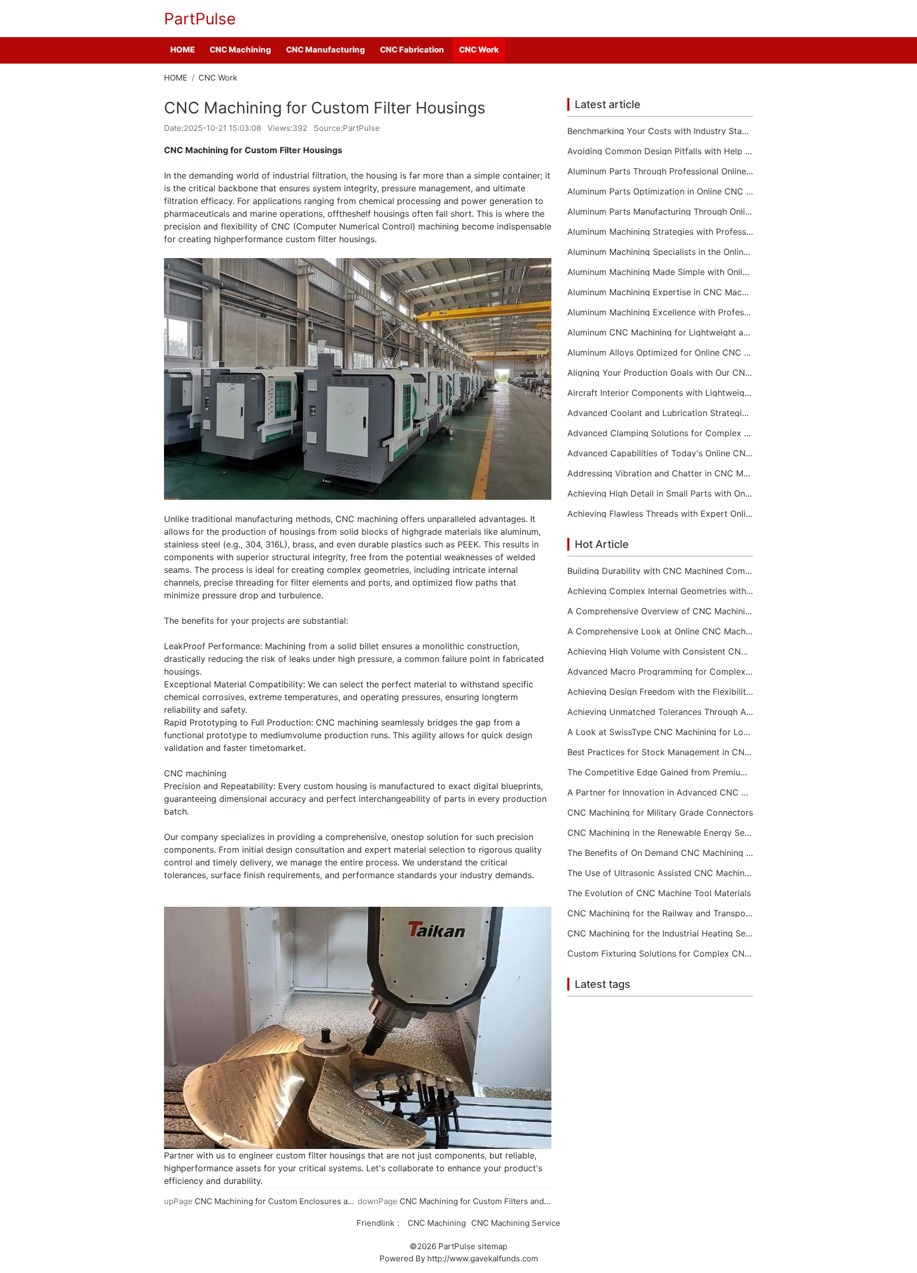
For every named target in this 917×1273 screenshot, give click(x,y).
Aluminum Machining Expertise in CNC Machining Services (660, 292)
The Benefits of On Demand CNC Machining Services (660, 852)
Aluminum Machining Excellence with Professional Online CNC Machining (660, 312)
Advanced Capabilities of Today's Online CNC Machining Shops (660, 453)
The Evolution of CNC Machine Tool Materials (659, 893)
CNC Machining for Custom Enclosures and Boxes (289, 1201)
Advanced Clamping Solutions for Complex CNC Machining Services (660, 433)
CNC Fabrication (412, 50)
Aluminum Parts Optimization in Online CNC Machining (660, 191)
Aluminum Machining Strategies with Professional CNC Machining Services (660, 231)
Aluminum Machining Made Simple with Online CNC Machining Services (660, 272)
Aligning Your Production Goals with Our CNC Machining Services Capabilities (660, 372)
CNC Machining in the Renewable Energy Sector (660, 832)
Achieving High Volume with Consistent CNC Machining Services (660, 651)
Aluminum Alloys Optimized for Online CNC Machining (660, 352)
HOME (182, 50)
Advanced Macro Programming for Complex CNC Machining (660, 671)
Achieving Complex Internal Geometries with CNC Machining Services (660, 591)
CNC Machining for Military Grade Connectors (660, 812)
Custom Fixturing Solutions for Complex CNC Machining (660, 953)
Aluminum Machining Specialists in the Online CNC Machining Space (660, 251)
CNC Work (479, 50)
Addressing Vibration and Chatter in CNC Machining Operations (660, 473)
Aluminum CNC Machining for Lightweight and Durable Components (660, 332)
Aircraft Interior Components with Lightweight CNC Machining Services (660, 392)
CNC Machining (240, 50)
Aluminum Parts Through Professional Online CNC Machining (660, 171)
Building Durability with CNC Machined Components (660, 571)
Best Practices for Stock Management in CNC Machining (660, 752)
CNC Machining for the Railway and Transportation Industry (660, 913)
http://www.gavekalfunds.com (482, 1258)
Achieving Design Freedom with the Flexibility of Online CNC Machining (660, 691)
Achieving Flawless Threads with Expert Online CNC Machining (660, 513)
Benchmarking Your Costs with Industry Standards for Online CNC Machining (660, 131)
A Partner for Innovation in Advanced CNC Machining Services (660, 792)
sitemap (492, 1246)
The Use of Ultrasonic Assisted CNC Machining (660, 873)
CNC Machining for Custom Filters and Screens (488, 1201)
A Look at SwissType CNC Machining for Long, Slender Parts (660, 732)
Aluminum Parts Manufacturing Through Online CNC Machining (660, 211)
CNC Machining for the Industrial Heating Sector (660, 933)
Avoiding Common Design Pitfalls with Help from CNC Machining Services (660, 151)
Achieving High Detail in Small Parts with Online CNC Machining (660, 493)
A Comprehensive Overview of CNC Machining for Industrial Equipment (660, 611)
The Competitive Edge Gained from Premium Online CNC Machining (660, 772)
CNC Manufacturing (325, 50)
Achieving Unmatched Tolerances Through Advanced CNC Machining (660, 712)
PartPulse (200, 18)
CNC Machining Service (515, 1223)
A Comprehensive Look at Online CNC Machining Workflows (660, 631)
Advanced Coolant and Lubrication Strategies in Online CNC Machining (660, 413)
